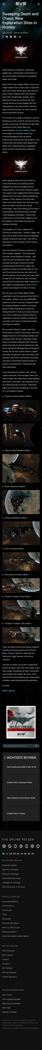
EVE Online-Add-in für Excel (13, 887)
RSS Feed (6, 1008)
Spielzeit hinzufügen (10, 874)
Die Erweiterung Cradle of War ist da (21, 767)
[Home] (21, 6)
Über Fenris (7, 995)
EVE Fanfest (7, 968)
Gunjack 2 (6, 964)
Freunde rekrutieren (10, 923)
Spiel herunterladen (10, 869)
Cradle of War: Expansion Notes (19, 782)
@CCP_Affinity (8, 690)
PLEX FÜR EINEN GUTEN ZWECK (15, 936)
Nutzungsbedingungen (11, 999)
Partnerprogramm (9, 932)
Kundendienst (8, 906)
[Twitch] (21, 846)
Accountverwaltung (10, 901)
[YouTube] (15, 846)
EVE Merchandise (9, 972)
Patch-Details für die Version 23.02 (21, 798)
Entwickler (6, 919)
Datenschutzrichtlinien (11, 1003)
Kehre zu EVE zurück (10, 928)
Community (7, 910)
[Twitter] (9, 846)
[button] (39, 4)
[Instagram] (32, 846)
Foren (4, 914)
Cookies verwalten (9, 1012)
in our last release (21, 130)
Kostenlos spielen (9, 865)
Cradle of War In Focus (16, 813)
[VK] (38, 846)
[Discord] (26, 846)
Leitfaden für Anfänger (11, 883)
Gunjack (5, 959)
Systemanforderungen (11, 878)
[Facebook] (4, 846)
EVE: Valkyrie (7, 955)
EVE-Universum (8, 951)
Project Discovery (9, 977)
